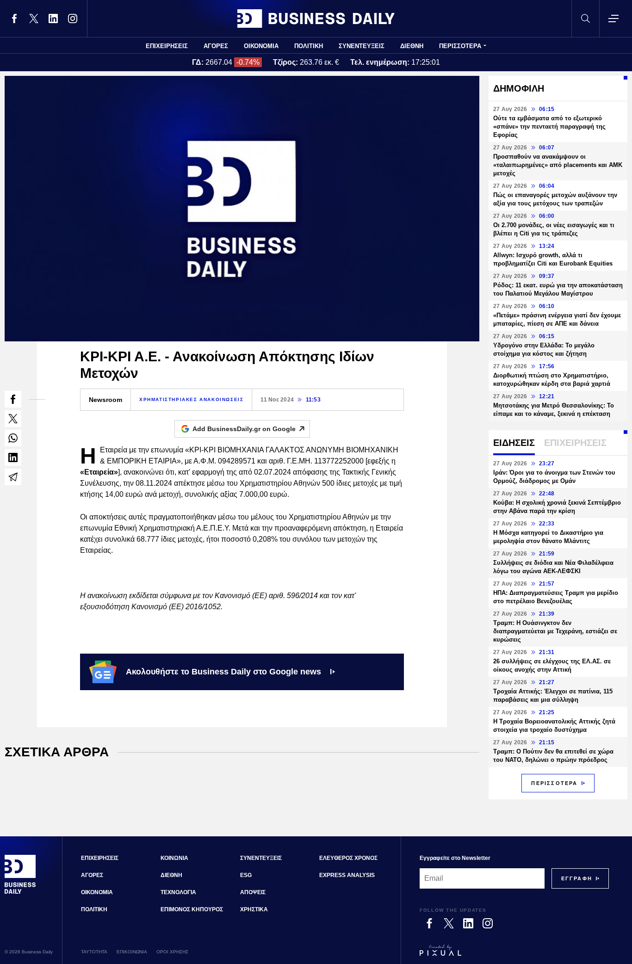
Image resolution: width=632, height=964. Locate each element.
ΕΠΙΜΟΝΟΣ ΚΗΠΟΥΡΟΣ (192, 909)
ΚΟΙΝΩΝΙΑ (174, 858)
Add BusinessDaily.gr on (244, 429)
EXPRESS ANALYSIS (347, 875)
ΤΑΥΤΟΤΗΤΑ (94, 951)
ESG (246, 875)
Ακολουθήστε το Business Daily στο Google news (223, 671)
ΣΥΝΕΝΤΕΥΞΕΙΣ (361, 46)
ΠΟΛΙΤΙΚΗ (308, 46)
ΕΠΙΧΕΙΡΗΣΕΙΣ (167, 46)
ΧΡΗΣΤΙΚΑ (254, 909)
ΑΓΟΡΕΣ (216, 46)
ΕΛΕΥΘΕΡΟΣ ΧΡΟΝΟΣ (348, 858)
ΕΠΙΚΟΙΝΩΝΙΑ (132, 951)
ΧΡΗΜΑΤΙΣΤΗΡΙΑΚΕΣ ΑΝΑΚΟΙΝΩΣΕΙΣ (191, 399)
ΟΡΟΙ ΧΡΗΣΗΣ (172, 951)
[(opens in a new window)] (14, 18)
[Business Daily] (316, 18)
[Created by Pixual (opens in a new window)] (514, 954)
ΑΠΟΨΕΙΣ (253, 892)
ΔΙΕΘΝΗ (411, 46)
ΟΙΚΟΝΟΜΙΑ (261, 46)
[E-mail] (13, 477)
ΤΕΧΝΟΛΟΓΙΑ (178, 892)
